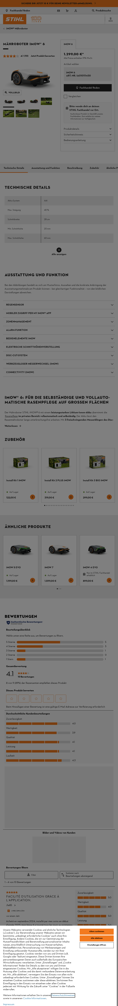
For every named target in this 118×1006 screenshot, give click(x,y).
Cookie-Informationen (34, 998)
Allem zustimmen (96, 931)
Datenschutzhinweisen (63, 995)
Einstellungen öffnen (96, 945)
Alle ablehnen (97, 938)
